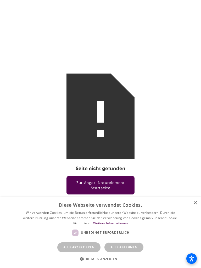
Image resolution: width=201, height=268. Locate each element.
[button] (101, 259)
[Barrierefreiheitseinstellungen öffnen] (191, 258)
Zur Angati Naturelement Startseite (100, 185)
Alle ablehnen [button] (123, 247)
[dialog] (100, 232)
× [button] (195, 203)
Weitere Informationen (110, 223)
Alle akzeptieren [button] (78, 247)
